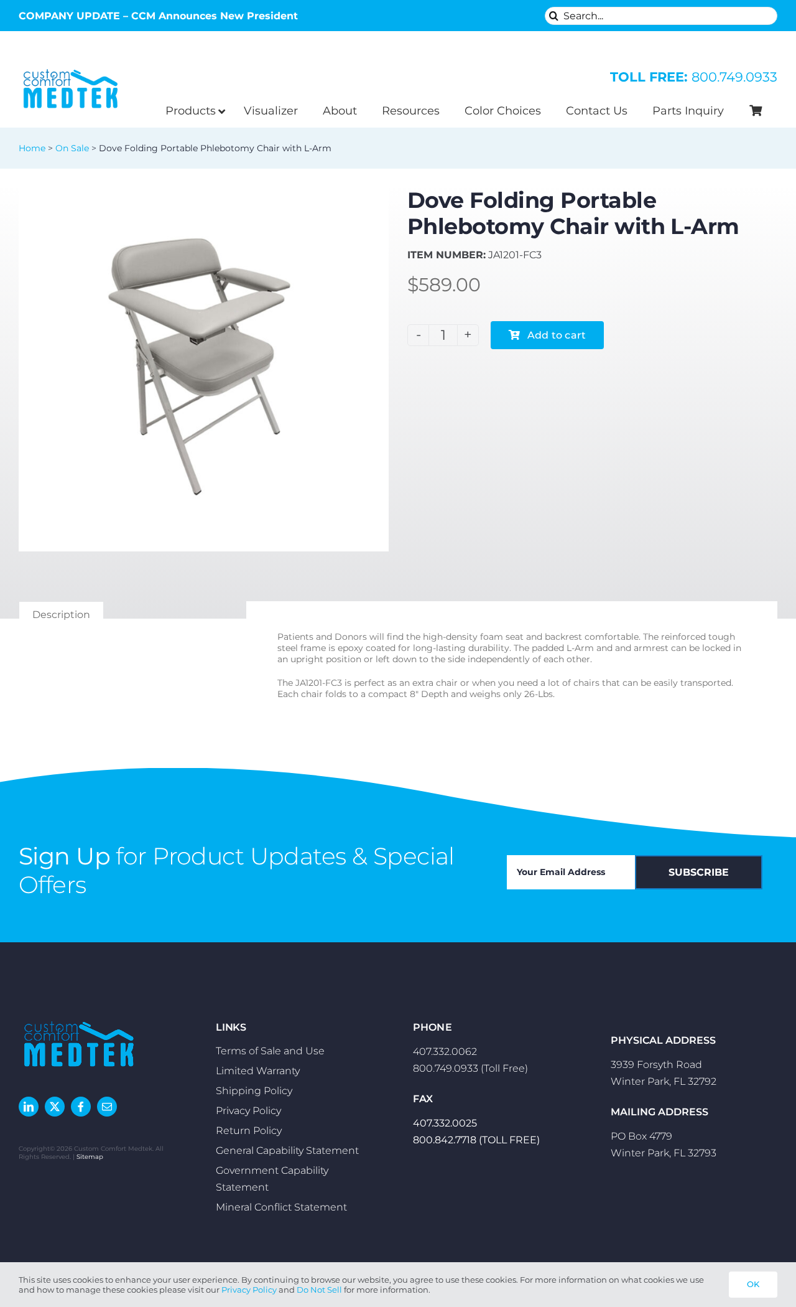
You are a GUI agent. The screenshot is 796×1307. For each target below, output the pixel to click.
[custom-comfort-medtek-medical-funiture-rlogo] (71, 69)
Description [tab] (61, 615)
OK (753, 1284)
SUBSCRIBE (699, 872)
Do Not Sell (319, 1290)
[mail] (107, 1107)
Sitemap (89, 1157)
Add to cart (556, 335)
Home (32, 148)
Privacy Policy (249, 1290)
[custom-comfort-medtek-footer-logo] (79, 1020)
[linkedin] (29, 1107)
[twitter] (55, 1107)
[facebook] (81, 1107)
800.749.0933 (693, 77)
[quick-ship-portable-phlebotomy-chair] (204, 366)
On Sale (72, 148)
